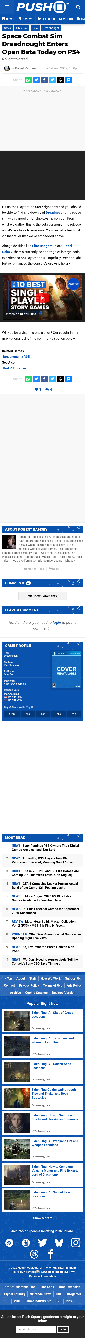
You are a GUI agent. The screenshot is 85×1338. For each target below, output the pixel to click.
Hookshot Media (28, 1267)
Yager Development (15, 683)
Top (9, 978)
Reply (55, 569)
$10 (74, 714)
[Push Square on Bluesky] (59, 1243)
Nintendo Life (25, 1287)
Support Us (73, 978)
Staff (32, 978)
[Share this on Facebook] (44, 80)
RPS (69, 1301)
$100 (12, 714)
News (7, 28)
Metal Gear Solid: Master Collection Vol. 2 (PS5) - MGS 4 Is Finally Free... (44, 923)
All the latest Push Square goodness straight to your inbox (42, 1319)
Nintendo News (40, 1294)
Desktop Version (63, 993)
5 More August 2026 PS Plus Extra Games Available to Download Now (41, 898)
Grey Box (21, 28)
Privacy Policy (29, 985)
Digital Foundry (15, 1294)
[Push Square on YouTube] (26, 1243)
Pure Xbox (46, 1287)
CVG (58, 1301)
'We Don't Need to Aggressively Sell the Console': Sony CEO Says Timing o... (45, 961)
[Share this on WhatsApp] (28, 80)
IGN (58, 1294)
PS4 (35, 28)
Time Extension (69, 1287)
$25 (59, 714)
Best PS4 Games (14, 368)
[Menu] (7, 7)
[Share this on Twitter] (52, 80)
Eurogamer (73, 1294)
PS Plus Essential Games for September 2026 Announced (45, 911)
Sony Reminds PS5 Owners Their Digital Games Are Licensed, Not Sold (45, 848)
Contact (9, 985)
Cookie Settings (36, 993)
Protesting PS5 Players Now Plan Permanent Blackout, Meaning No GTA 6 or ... (44, 860)
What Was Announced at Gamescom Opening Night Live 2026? (46, 936)
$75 (28, 714)
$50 (43, 714)
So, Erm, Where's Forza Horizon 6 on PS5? (43, 949)
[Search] (78, 7)
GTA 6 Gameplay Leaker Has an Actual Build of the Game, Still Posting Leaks (45, 885)
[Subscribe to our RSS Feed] (9, 1243)
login (57, 622)
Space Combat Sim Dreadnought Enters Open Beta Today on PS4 (41, 44)
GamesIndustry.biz (37, 1301)
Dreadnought (51, 28)
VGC (17, 1301)
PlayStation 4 (11, 665)
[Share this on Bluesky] (36, 80)
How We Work (51, 978)
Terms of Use (52, 985)
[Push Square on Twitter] (42, 1243)
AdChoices (47, 1272)
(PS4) (16, 357)
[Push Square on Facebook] (50, 1254)
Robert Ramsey (25, 68)
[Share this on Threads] (60, 80)
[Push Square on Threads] (34, 1254)
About (20, 978)
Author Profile (35, 569)
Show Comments (44, 596)
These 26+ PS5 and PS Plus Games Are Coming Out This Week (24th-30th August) (45, 873)
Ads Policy (74, 985)
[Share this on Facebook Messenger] (68, 80)
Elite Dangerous (44, 246)
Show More (41, 1218)
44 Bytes (29, 1272)
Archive (15, 993)
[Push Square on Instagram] (75, 1243)
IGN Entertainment (64, 1267)
